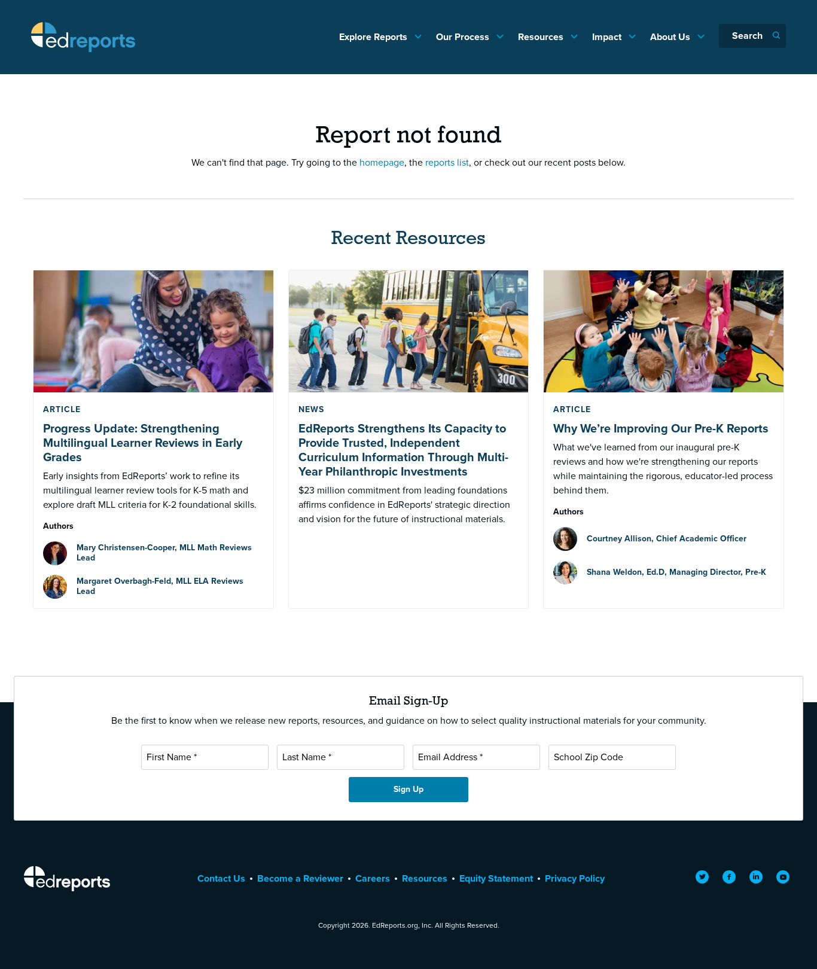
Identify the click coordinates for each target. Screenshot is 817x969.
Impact (608, 37)
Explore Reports (374, 37)
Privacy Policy (575, 878)
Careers (372, 878)
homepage (381, 162)
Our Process (464, 37)
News (311, 409)
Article (62, 409)
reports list (447, 162)
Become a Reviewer (300, 878)
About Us (671, 37)
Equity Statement (496, 878)
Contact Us (221, 878)
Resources (542, 37)
